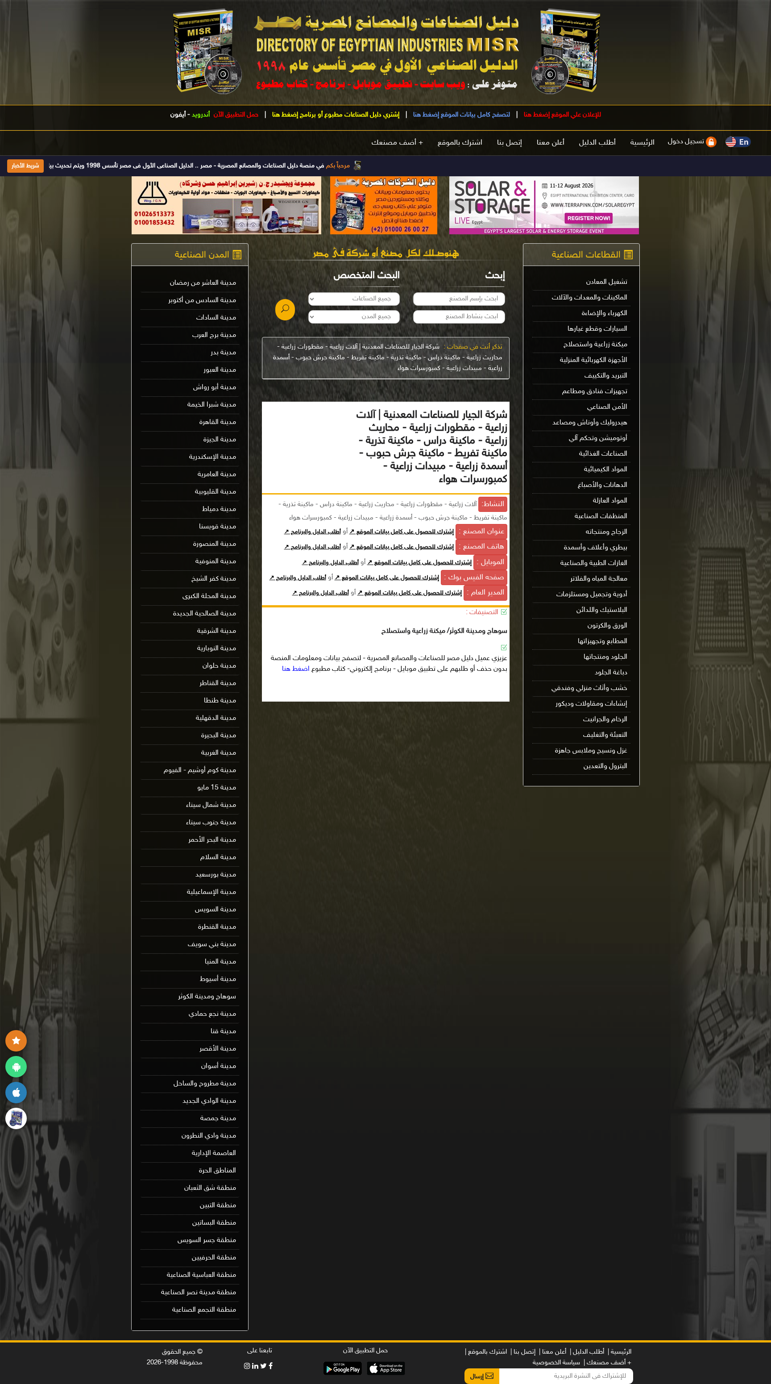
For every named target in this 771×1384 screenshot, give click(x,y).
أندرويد (201, 115)
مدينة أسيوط (218, 979)
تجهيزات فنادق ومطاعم (594, 391)
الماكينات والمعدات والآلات (589, 298)
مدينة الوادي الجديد (209, 1101)
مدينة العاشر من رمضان (203, 283)
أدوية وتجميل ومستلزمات (591, 594)
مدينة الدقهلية (216, 718)
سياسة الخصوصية (556, 1363)
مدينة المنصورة (214, 544)
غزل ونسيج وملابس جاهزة (591, 751)
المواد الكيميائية (605, 469)
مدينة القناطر (217, 683)
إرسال (477, 1376)
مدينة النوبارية (216, 648)
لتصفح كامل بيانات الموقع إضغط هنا (460, 115)
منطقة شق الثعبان (210, 1188)
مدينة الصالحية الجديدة (204, 614)
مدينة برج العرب (214, 335)
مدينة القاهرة (217, 422)
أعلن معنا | (552, 1352)
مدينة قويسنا (217, 527)
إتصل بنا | (522, 1352)
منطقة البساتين (214, 1223)
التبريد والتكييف (605, 376)
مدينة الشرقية (216, 631)
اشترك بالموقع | (486, 1352)
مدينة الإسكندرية (212, 457)
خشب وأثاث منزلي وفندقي (589, 688)
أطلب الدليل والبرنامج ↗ (312, 532)
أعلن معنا (550, 142)
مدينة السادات (216, 318)
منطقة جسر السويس (207, 1240)
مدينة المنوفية (215, 561)
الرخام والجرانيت (605, 719)
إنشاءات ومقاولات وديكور (591, 704)
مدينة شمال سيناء (211, 805)
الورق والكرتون (607, 626)
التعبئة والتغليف (605, 735)
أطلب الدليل (597, 142)
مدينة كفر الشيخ (213, 579)
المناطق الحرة (217, 1171)
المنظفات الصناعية (601, 516)
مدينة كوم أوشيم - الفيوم (200, 770)
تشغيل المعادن (606, 282)
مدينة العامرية (217, 474)
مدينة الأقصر (217, 1049)
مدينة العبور (219, 370)
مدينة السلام (218, 857)
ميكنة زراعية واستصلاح (595, 345)
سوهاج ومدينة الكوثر (207, 997)
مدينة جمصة (218, 1118)
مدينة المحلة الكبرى (209, 596)
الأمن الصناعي (607, 407)
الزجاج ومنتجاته (606, 532)
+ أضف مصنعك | (607, 1363)
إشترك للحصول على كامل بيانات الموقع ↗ (401, 532)
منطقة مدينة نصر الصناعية (198, 1292)
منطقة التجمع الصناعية (204, 1310)
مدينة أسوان (218, 1066)
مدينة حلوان (219, 666)
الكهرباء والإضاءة (604, 313)
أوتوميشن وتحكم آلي (598, 438)
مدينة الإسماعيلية (211, 892)
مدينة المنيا (220, 962)
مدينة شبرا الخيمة (211, 405)
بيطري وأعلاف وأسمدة (595, 548)
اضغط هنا (296, 669)
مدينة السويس (215, 910)
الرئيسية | (619, 1352)
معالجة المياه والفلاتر (598, 579)
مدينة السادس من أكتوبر (202, 300)
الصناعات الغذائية (603, 454)
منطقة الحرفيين (214, 1258)
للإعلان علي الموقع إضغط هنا (561, 115)
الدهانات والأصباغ (602, 485)
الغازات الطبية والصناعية (593, 563)
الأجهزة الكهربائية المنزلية (593, 360)
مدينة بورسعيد (215, 875)
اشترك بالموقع (460, 142)
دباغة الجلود (611, 673)
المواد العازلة (610, 501)
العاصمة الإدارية (214, 1153)
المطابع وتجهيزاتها (602, 641)
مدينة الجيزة (219, 440)
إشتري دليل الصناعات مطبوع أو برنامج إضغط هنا (334, 115)
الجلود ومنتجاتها (605, 657)
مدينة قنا (223, 1031)
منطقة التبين (218, 1205)
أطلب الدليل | (587, 1352)
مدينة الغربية (218, 753)
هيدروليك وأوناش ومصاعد (589, 423)
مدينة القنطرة (217, 927)
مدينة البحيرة (218, 735)
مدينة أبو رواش (214, 387)
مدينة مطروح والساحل (205, 1084)
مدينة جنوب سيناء (211, 823)
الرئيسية (642, 142)
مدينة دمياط (219, 509)
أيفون (178, 115)
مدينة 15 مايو (216, 788)
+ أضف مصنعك (397, 142)
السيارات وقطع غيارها (597, 329)
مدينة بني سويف (212, 944)
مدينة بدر (223, 353)
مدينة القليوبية (215, 492)
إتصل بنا (509, 142)
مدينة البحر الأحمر (212, 840)
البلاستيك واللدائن (601, 610)
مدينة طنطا (220, 701)
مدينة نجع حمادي (212, 1014)
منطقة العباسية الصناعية (201, 1275)
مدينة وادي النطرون (209, 1136)
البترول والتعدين (605, 766)
